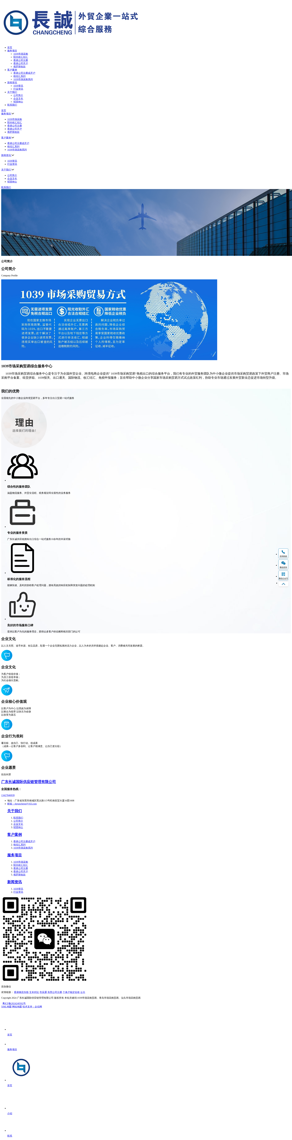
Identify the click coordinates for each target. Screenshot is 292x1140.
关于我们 (14, 811)
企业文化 (18, 98)
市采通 (43, 992)
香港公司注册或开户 (24, 73)
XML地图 (6, 1006)
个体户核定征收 (71, 992)
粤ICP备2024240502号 (14, 1003)
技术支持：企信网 (32, 1006)
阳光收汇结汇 (20, 57)
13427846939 (8, 795)
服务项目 (14, 855)
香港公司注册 (20, 60)
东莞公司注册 (54, 992)
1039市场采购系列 (23, 79)
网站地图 (17, 1006)
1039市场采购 (20, 54)
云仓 (82, 992)
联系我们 (18, 817)
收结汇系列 (19, 76)
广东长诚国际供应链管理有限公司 (28, 782)
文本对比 (34, 992)
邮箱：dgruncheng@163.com (22, 803)
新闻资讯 (14, 882)
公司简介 (18, 95)
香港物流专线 (21, 992)
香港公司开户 (20, 63)
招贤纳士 (18, 101)
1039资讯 (18, 85)
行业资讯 (18, 89)
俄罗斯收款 (19, 66)
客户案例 (14, 834)
